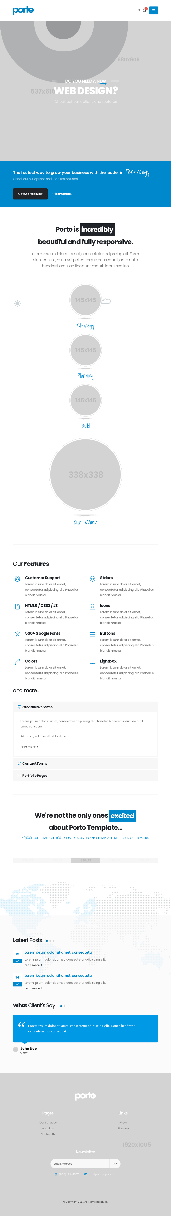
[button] (47, 941)
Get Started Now (30, 194)
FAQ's (123, 1122)
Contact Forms (34, 763)
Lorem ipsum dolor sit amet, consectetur (59, 952)
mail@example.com (102, 1174)
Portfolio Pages (34, 775)
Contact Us (48, 1134)
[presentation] (10, 91)
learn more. (63, 194)
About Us (48, 1128)
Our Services (48, 1122)
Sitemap (123, 1128)
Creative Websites (37, 707)
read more (28, 746)
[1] (144, 10)
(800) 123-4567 (69, 1174)
